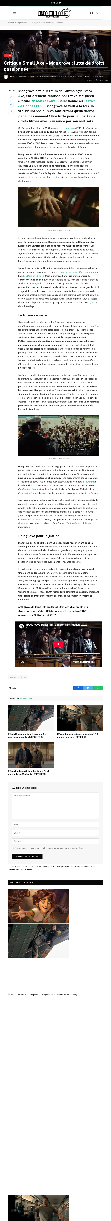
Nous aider (55, 3)
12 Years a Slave (44, 101)
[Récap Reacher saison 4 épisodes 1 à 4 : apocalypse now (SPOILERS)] (80, 718)
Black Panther (88, 481)
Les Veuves (67, 128)
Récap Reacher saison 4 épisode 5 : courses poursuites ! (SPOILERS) (27, 735)
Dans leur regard (87, 272)
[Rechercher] (92, 13)
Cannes (23, 677)
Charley (13, 77)
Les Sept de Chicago (33, 276)
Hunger (35, 283)
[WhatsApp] (11, 111)
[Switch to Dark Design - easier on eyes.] (96, 13)
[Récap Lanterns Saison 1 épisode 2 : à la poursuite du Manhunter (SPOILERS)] (31, 755)
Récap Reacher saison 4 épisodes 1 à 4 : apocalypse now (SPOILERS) (78, 735)
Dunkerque (24, 519)
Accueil (11, 23)
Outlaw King (73, 523)
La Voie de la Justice (68, 272)
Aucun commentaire (48, 77)
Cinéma (8, 56)
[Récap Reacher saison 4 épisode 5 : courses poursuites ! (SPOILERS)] (31, 718)
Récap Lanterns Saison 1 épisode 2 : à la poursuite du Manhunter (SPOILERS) (29, 772)
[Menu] (14, 13)
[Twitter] (11, 104)
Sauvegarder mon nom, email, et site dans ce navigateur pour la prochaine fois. (49, 848)
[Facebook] (11, 97)
